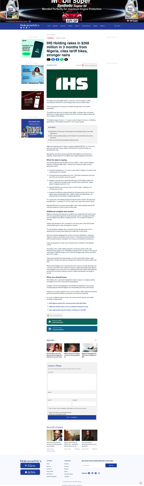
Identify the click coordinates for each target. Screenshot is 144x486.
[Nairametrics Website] (29, 25)
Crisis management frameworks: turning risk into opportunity (89, 444)
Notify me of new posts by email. (57, 414)
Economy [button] (63, 26)
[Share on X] (48, 59)
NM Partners (77, 449)
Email (50, 400)
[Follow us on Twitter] (29, 27)
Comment (51, 372)
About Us (49, 466)
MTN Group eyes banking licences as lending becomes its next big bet (54, 444)
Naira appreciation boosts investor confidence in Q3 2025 (67, 310)
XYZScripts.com (79, 485)
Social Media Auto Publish (66, 485)
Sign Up (111, 465)
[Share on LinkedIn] (57, 59)
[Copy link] (66, 59)
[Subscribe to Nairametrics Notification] (141, 483)
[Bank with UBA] (32, 100)
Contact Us (49, 469)
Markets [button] (70, 26)
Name (50, 392)
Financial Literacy (68, 474)
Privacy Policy (50, 471)
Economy (66, 466)
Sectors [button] (77, 26)
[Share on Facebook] (53, 59)
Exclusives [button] (55, 26)
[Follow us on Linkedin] (24, 27)
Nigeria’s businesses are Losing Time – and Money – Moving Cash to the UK (71, 444)
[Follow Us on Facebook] (89, 473)
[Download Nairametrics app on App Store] (30, 472)
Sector (66, 471)
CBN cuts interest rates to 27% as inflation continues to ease (68, 307)
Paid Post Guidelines (51, 476)
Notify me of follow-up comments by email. (60, 412)
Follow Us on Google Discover (90, 65)
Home (49, 26)
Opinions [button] (102, 26)
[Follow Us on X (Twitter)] (99, 473)
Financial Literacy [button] (86, 26)
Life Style (66, 476)
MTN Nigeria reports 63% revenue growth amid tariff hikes (67, 303)
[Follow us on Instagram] (26, 27)
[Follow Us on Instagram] (96, 473)
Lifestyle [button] (95, 26)
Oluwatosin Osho (52, 65)
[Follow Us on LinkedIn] (92, 473)
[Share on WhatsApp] (62, 59)
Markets (66, 469)
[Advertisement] (111, 48)
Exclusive (66, 463)
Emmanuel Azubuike (51, 451)
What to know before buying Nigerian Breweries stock (64, 140)
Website (75, 400)
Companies (52, 34)
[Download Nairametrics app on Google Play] (30, 465)
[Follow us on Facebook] (21, 27)
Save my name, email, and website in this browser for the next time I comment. (68, 408)
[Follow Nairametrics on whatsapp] (32, 128)
